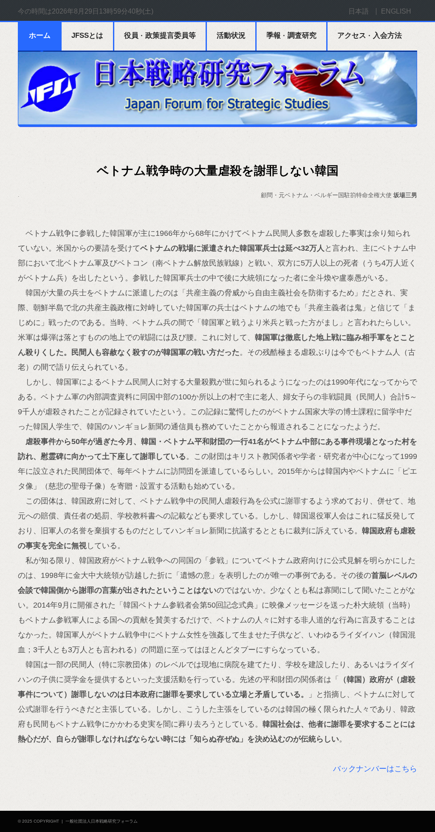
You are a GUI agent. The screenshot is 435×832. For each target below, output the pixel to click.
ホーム (40, 35)
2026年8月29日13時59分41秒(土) (102, 11)
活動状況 (231, 35)
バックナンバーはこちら (375, 768)
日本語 (358, 11)
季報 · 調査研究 (291, 35)
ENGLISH (396, 11)
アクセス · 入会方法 (369, 35)
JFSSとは (87, 35)
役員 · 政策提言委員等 (160, 35)
